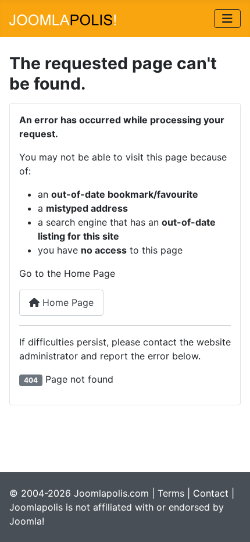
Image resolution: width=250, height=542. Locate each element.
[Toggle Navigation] (227, 18)
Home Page (67, 302)
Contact (210, 493)
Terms (171, 493)
